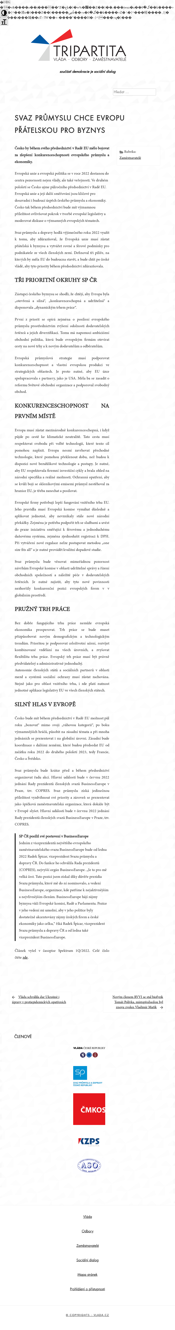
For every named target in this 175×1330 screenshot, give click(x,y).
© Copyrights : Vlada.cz (87, 1315)
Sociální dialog (87, 1260)
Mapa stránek (87, 1274)
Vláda (87, 1217)
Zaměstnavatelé (130, 158)
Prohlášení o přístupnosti (87, 1289)
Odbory (87, 1231)
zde (25, 958)
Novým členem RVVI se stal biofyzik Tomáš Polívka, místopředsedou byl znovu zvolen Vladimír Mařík (137, 1002)
